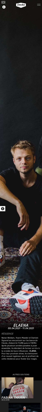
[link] (2, 208)
